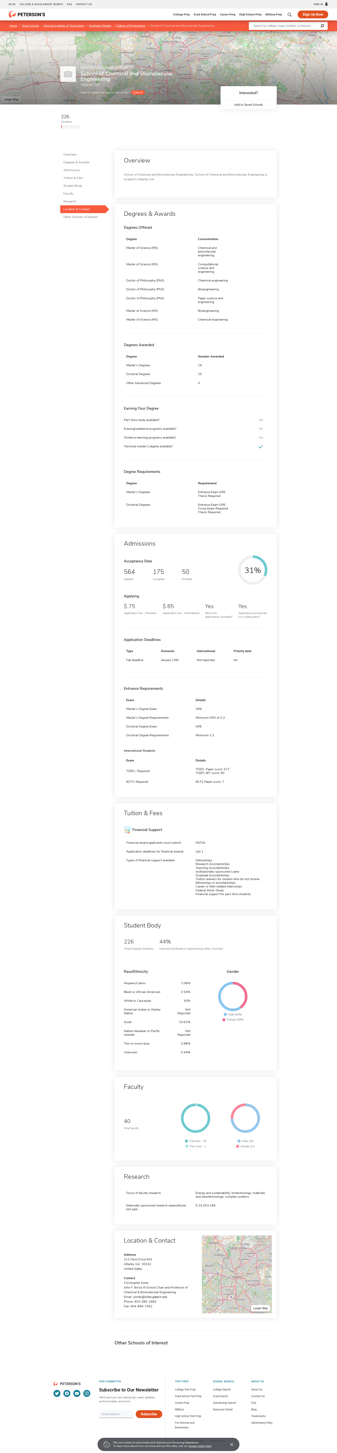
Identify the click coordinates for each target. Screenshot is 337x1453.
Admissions (71, 170)
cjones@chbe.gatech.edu (150, 1297)
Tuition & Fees (73, 178)
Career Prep (227, 14)
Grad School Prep (205, 14)
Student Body (72, 186)
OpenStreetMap (310, 33)
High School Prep (250, 14)
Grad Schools (30, 26)
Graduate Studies (100, 26)
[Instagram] (86, 1393)
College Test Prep (185, 1389)
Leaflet (291, 33)
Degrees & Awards (76, 162)
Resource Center (223, 1409)
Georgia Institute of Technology (64, 26)
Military (179, 1409)
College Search (222, 1389)
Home (13, 26)
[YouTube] (76, 1393)
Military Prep (273, 14)
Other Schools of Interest (80, 217)
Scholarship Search (224, 1402)
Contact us (84, 4)
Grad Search (220, 1396)
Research (69, 201)
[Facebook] (66, 1393)
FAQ (69, 4)
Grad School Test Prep (188, 1396)
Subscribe (149, 1414)
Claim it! (137, 92)
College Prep (181, 14)
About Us (256, 1389)
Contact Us (258, 1396)
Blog (12, 4)
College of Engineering (130, 26)
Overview (69, 154)
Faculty (68, 193)
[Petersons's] (27, 14)
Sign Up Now (313, 14)
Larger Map (11, 99)
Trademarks (258, 1416)
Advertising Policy (262, 1422)
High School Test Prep (188, 1416)
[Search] (290, 14)
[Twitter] (56, 1393)
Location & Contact (76, 209)
